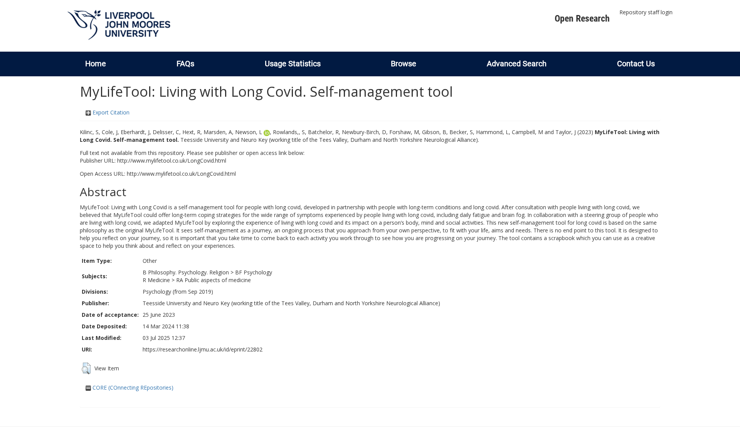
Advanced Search (517, 63)
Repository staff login (646, 12)
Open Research (582, 18)
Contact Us (636, 63)
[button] (86, 368)
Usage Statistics (293, 63)
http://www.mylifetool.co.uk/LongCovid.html (171, 160)
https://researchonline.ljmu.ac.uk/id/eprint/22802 (202, 349)
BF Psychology (253, 272)
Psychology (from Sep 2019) (178, 291)
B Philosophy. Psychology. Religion (186, 272)
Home (95, 63)
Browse (403, 63)
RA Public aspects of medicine (213, 280)
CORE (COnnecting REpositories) (132, 387)
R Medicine (156, 280)
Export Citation (110, 112)
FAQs (185, 63)
